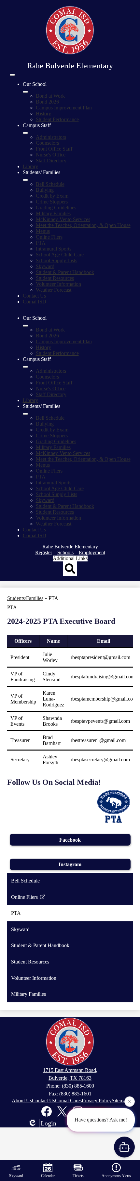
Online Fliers (49, 237)
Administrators (51, 137)
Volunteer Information (58, 284)
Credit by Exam (52, 196)
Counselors (47, 143)
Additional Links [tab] (70, 558)
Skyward (45, 266)
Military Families (53, 213)
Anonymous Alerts (116, 1175)
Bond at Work (50, 96)
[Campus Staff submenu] (25, 133)
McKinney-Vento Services (63, 219)
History (43, 113)
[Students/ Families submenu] (25, 180)
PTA (41, 243)
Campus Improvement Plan (64, 107)
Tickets (78, 1175)
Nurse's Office (50, 154)
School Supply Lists (56, 260)
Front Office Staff (54, 149)
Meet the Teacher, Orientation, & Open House (83, 225)
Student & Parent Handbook (65, 272)
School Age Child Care (60, 254)
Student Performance (57, 119)
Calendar (48, 1175)
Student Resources (55, 278)
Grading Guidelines (56, 207)
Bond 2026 (47, 102)
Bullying (45, 190)
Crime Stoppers (52, 201)
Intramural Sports (53, 248)
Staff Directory (51, 160)
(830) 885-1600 (78, 1086)
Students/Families (25, 598)
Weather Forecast (53, 290)
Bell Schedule (50, 184)
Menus (43, 231)
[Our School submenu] (25, 92)
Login (48, 1123)
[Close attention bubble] (129, 1101)
